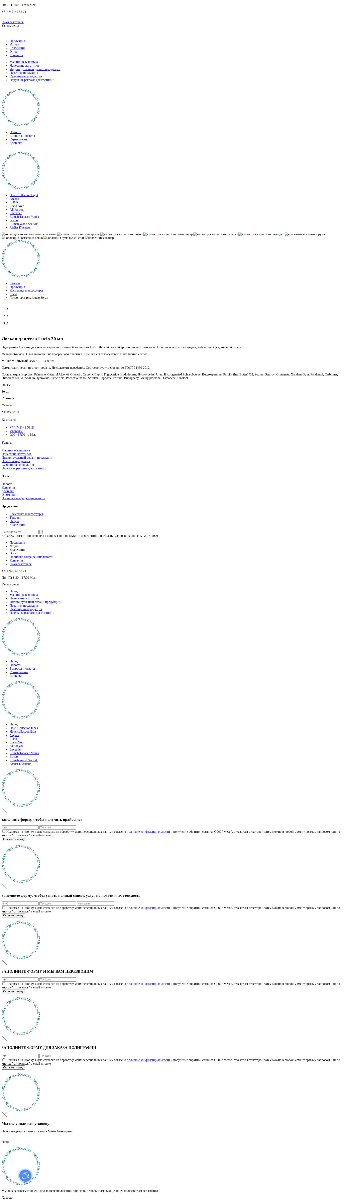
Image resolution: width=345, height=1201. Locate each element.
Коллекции (17, 48)
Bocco (14, 220)
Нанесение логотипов (25, 65)
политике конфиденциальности (148, 831)
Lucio (13, 738)
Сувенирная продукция (26, 76)
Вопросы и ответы (22, 135)
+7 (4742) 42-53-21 (22, 427)
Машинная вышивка (24, 62)
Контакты (16, 55)
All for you (17, 209)
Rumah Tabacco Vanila (24, 216)
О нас (13, 51)
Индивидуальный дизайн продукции (35, 69)
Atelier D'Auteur (20, 227)
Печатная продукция (24, 72)
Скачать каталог (13, 22)
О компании (10, 494)
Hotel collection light (23, 731)
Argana (14, 198)
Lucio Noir (17, 206)
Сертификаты (19, 139)
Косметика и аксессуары (26, 514)
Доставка (16, 143)
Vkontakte (16, 431)
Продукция (17, 40)
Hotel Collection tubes (24, 728)
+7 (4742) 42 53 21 (14, 11)
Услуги (14, 44)
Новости (15, 132)
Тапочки (15, 517)
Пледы (14, 521)
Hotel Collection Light (24, 195)
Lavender (16, 213)
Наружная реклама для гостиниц (32, 80)
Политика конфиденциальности (23, 498)
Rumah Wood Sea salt (24, 224)
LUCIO (15, 202)
